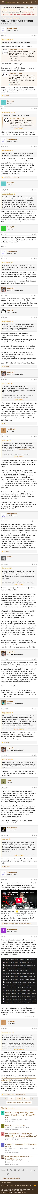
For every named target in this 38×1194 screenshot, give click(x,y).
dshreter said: (6, 759)
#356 (35, 788)
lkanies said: (6, 568)
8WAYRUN (23, 1192)
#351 (35, 521)
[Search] (36, 2)
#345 (35, 234)
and (11, 177)
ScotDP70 (8, 1127)
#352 (35, 564)
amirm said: (5, 440)
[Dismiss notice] (35, 8)
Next (25, 1099)
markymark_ (8, 1148)
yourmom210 (9, 1161)
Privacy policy (24, 1185)
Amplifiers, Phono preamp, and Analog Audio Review (20, 1161)
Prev (12, 1099)
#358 (35, 879)
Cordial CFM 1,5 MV (16, 49)
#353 (35, 659)
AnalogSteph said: (7, 112)
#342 (35, 108)
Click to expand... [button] (19, 128)
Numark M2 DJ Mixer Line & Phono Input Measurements (19, 1157)
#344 (35, 190)
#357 (35, 835)
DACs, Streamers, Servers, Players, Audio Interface (20, 1149)
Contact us (4, 1185)
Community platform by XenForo (17, 1189)
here (29, 12)
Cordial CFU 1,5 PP (15, 73)
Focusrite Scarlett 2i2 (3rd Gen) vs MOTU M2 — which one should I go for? (21, 1134)
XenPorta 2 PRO (5, 1192)
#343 (35, 146)
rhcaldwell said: (6, 1033)
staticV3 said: (6, 383)
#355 (35, 755)
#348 (35, 317)
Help (31, 1185)
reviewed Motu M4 (24, 449)
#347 (35, 295)
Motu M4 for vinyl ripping (15, 1125)
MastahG (7, 1138)
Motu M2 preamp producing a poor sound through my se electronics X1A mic (20, 1114)
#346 (35, 258)
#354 (35, 709)
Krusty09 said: (6, 262)
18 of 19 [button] (19, 1099)
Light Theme (7, 1183)
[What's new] (32, 2)
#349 (35, 379)
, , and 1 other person (17, 923)
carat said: (5, 839)
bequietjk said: (6, 321)
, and (14, 1094)
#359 (35, 936)
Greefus (7, 1119)
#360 (35, 1029)
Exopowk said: (6, 40)
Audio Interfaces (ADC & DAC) (19, 1119)
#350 (35, 436)
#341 (35, 36)
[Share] (32, 36)
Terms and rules (14, 1185)
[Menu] (2, 2)
